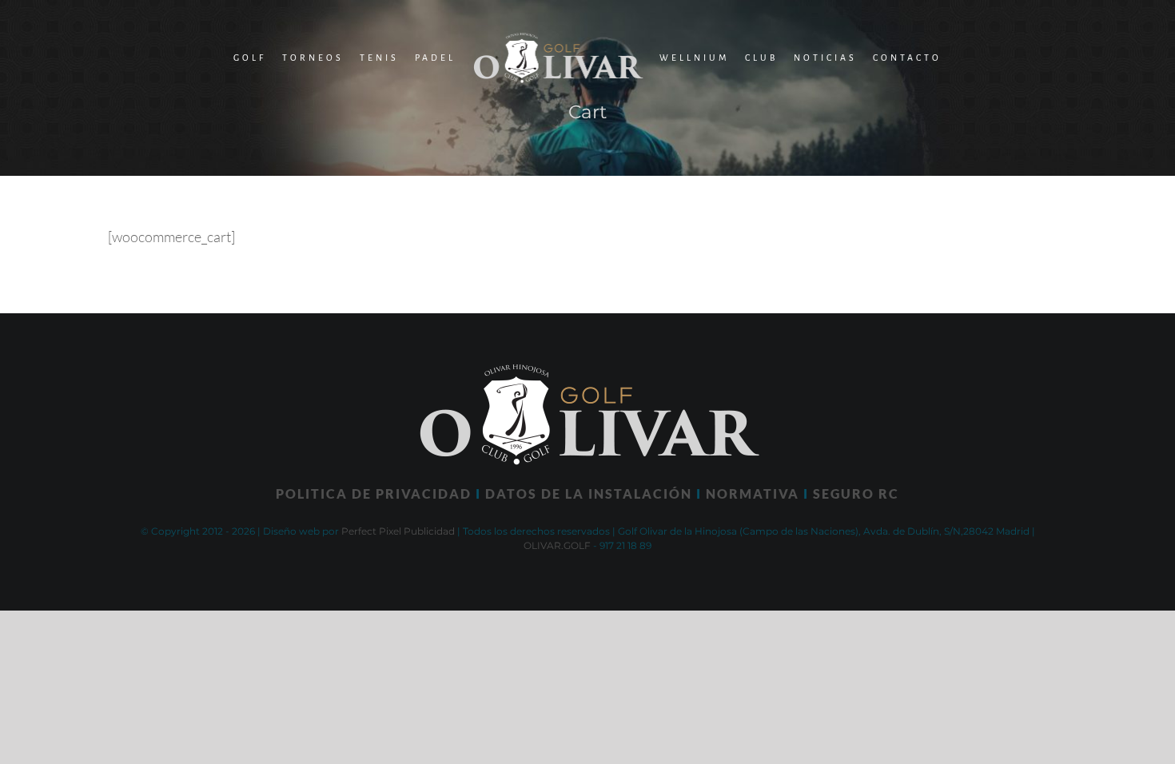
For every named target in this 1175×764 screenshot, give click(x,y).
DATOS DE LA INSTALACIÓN (588, 493)
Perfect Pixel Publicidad (398, 531)
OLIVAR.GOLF (557, 545)
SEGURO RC (856, 493)
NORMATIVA (752, 493)
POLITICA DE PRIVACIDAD (374, 493)
